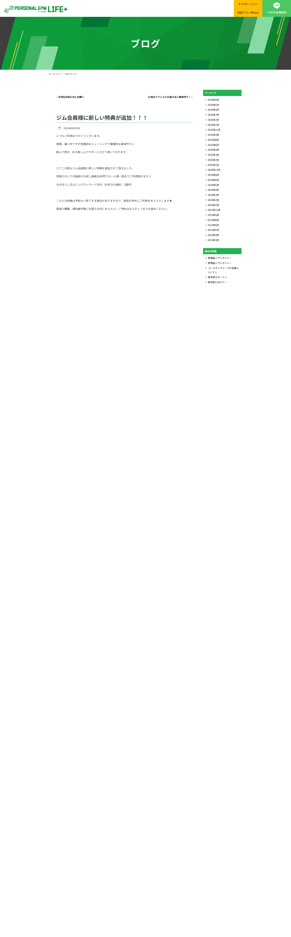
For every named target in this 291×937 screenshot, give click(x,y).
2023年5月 (213, 230)
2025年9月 (213, 134)
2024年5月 (213, 185)
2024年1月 (213, 205)
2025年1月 (213, 165)
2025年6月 (213, 145)
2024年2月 (213, 200)
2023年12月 (214, 210)
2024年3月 (213, 195)
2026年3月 (213, 114)
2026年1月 (213, 124)
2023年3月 (213, 240)
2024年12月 (214, 169)
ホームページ (55, 73)
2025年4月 (213, 149)
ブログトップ (70, 73)
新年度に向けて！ (217, 282)
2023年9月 (213, 215)
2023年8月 (213, 220)
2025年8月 (213, 139)
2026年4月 (213, 109)
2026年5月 (213, 104)
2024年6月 (213, 180)
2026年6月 (213, 99)
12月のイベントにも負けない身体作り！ (169, 97)
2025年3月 (213, 154)
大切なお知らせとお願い (71, 97)
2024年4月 (213, 190)
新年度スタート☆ (217, 277)
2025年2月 (213, 160)
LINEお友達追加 (277, 12)
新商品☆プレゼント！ (220, 258)
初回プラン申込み (248, 8)
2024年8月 (213, 175)
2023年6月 (213, 225)
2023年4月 (213, 235)
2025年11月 (214, 129)
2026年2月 (213, 119)
